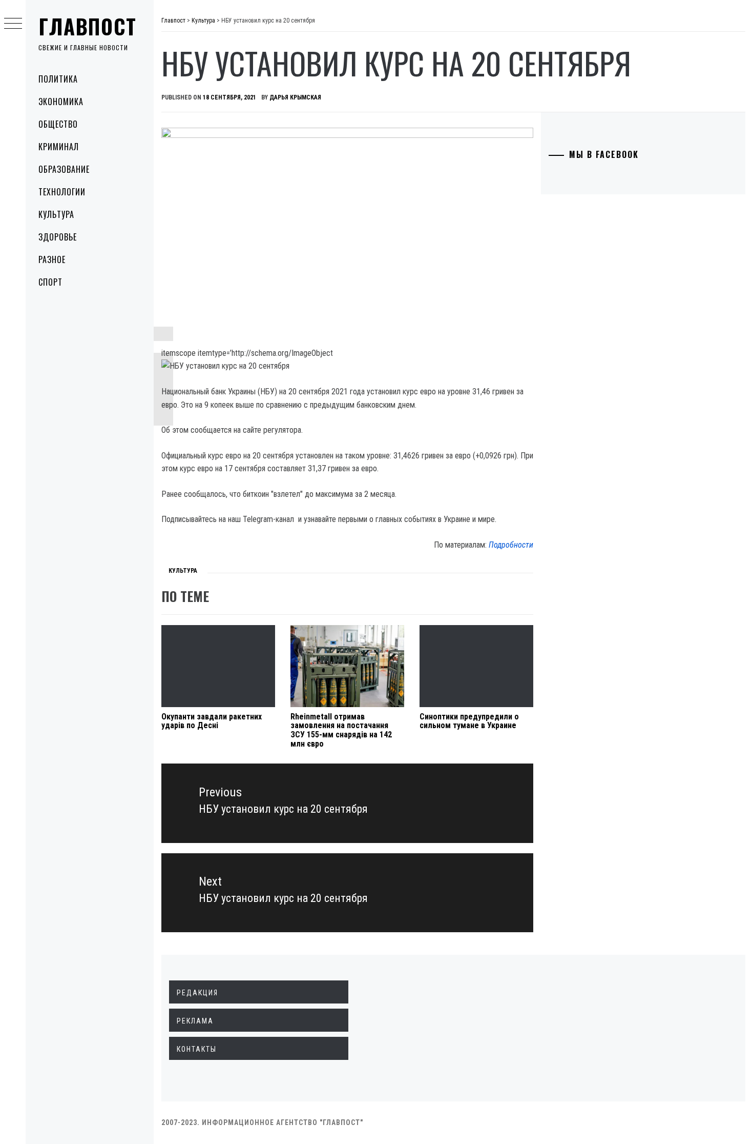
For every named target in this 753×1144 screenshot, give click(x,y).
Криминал (58, 147)
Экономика (60, 101)
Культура (56, 214)
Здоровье (57, 237)
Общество (58, 124)
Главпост (87, 26)
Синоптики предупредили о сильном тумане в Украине (469, 721)
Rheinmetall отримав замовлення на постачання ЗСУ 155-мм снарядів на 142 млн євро (341, 730)
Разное (52, 259)
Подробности (511, 545)
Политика (58, 79)
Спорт (50, 282)
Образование (64, 169)
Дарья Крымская (295, 97)
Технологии (62, 192)
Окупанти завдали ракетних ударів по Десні (211, 721)
